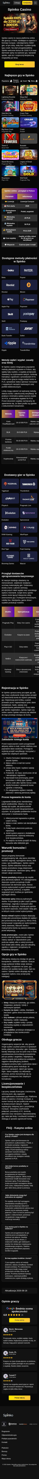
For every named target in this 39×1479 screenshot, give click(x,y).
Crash (25, 81)
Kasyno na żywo (16, 81)
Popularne (5, 81)
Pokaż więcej (19, 1398)
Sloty (33, 81)
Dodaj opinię (19, 1320)
